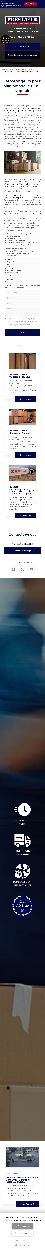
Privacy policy (23, 1245)
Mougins (10, 275)
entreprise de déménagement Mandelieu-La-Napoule (22, 109)
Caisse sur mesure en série (16, 240)
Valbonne (10, 277)
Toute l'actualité (27, 1204)
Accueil (4, 69)
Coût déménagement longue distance (19, 245)
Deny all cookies (23, 1233)
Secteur (11, 69)
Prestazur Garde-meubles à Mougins (19, 375)
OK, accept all (23, 1226)
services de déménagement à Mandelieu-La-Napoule (22, 183)
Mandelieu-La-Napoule (24, 69)
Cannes (9, 264)
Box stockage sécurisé (14, 238)
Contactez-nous (22, 46)
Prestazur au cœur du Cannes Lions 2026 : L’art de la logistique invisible (22, 1179)
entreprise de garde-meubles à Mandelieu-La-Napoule (22, 196)
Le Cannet (10, 268)
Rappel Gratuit (31, 4)
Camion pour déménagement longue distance (22, 243)
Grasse (9, 266)
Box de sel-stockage (13, 236)
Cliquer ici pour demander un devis (22, 55)
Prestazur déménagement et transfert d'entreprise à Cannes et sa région (21, 490)
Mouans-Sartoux (12, 273)
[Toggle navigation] (42, 4)
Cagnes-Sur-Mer (12, 262)
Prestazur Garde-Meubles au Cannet (19, 431)
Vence (9, 281)
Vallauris (10, 279)
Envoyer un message (22, 550)
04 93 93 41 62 (23, 37)
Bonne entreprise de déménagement (19, 234)
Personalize (23, 1240)
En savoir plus (25, 399)
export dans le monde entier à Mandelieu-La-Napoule (22, 214)
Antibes (9, 260)
